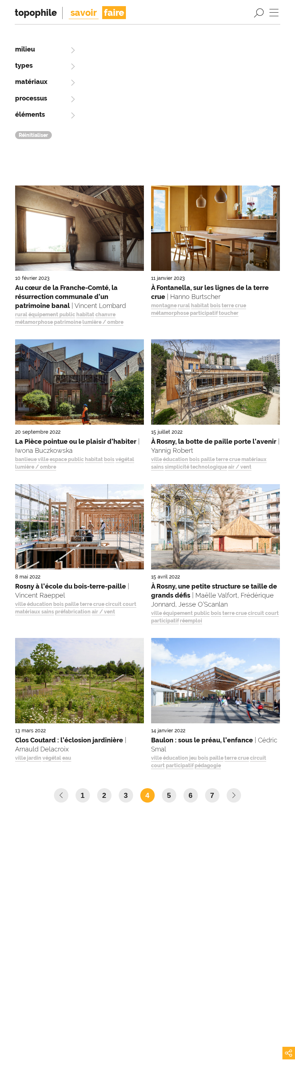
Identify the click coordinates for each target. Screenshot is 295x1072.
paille (208, 459)
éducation (175, 459)
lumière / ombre (102, 322)
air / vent (239, 467)
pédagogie (208, 765)
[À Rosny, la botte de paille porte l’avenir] (215, 383)
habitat (85, 314)
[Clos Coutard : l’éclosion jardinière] (79, 682)
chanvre (105, 314)
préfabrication (73, 612)
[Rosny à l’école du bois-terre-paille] (79, 528)
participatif (204, 313)
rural (21, 314)
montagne (164, 305)
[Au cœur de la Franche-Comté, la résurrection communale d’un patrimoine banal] (79, 230)
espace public (67, 459)
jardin (34, 758)
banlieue (26, 459)
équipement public (51, 314)
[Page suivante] (234, 795)
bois (215, 305)
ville (43, 459)
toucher (229, 313)
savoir (84, 12)
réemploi (191, 621)
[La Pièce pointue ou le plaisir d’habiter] (79, 383)
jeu (193, 758)
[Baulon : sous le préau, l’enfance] (215, 682)
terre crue (234, 305)
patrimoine (67, 322)
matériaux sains (34, 612)
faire (114, 12)
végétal (124, 459)
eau (66, 758)
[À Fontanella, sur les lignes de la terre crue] (215, 230)
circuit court (120, 604)
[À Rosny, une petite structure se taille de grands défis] (215, 528)
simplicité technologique (196, 467)
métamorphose (34, 322)
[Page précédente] (61, 795)
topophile (36, 12)
